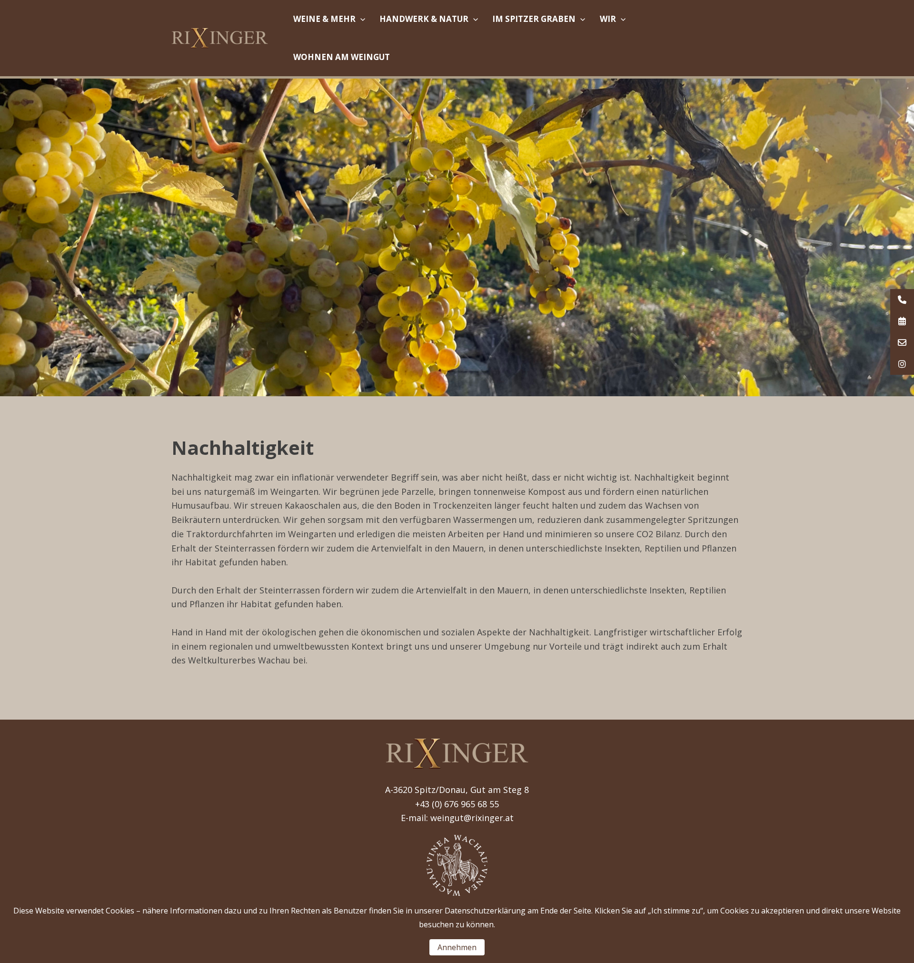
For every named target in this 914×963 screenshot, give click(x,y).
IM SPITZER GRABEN (534, 18)
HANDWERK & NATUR (423, 18)
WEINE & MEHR (324, 18)
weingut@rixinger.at (472, 817)
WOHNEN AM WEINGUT (341, 56)
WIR (608, 18)
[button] (360, 19)
